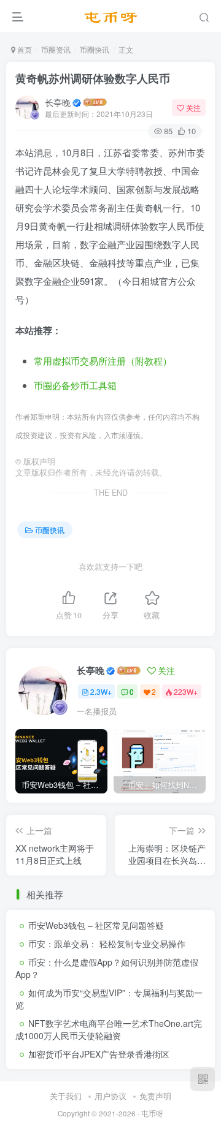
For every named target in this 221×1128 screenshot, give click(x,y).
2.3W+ (101, 691)
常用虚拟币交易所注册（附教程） (103, 360)
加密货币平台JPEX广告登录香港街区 (98, 1054)
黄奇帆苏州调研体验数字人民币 (92, 78)
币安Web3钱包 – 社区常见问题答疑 (96, 925)
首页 (23, 49)
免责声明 (155, 1096)
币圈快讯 (94, 49)
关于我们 (66, 1096)
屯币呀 (152, 1113)
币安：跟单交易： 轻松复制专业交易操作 (106, 943)
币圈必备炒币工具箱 (75, 385)
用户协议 (110, 1096)
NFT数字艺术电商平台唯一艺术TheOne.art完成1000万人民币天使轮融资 (108, 1029)
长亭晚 (58, 102)
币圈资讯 (56, 49)
